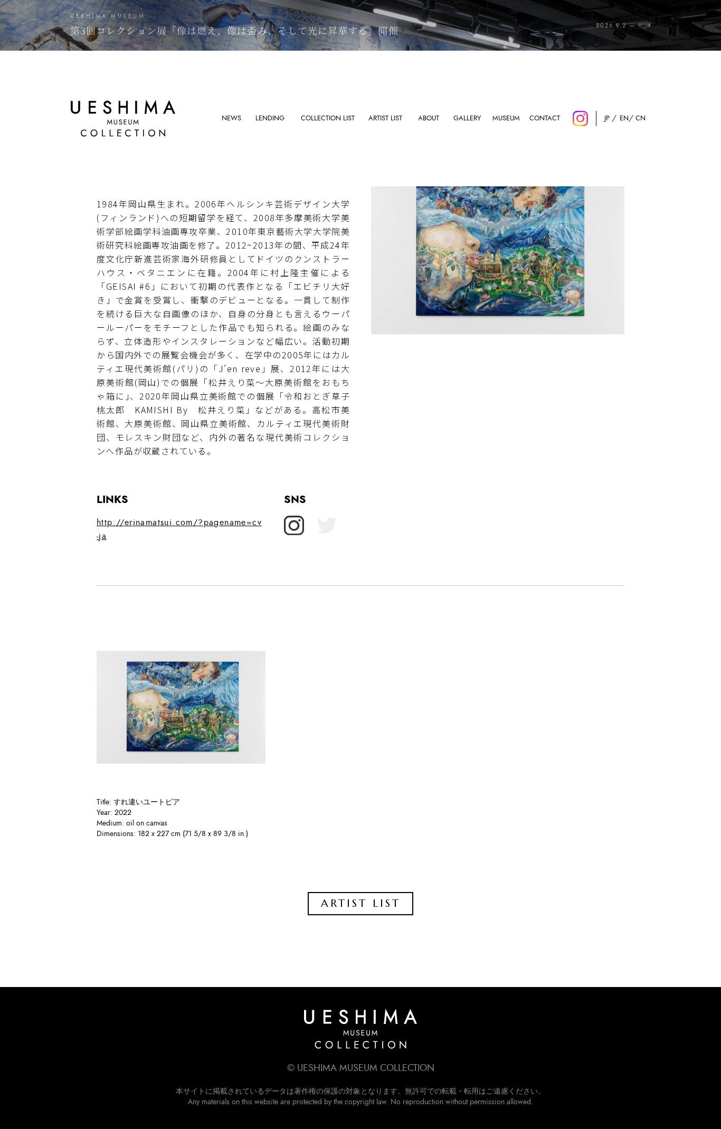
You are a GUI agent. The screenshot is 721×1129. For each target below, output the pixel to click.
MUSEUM (506, 118)
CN (640, 118)
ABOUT (428, 118)
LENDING (269, 118)
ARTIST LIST (385, 118)
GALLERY (467, 118)
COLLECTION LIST (328, 118)
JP (607, 118)
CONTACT (544, 118)
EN (623, 118)
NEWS (231, 118)
